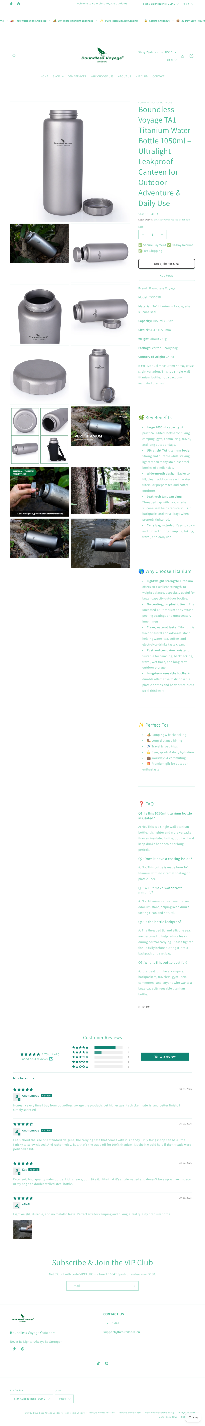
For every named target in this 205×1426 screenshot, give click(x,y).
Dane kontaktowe (168, 1416)
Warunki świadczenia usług (159, 1412)
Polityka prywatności (130, 1412)
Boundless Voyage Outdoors (48, 1412)
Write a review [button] (165, 1056)
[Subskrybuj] (134, 1286)
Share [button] (146, 1006)
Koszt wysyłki (146, 219)
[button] (14, 55)
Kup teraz (166, 275)
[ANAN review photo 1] (22, 1229)
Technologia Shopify (74, 1412)
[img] (23, 1089)
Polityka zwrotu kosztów (102, 1412)
